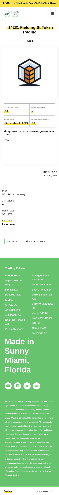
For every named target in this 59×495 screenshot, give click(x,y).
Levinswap (9, 224)
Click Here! (50, 3)
